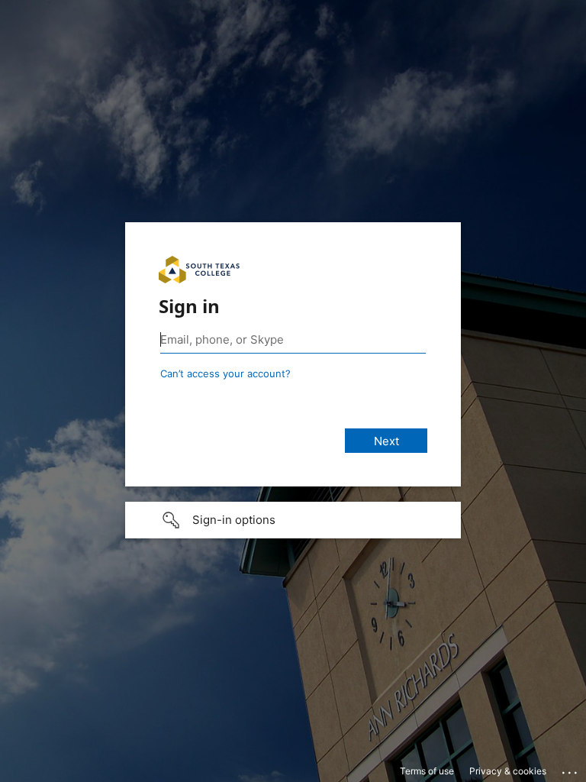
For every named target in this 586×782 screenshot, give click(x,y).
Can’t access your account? (225, 373)
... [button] (571, 769)
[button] (293, 520)
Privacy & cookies (507, 771)
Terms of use (427, 771)
